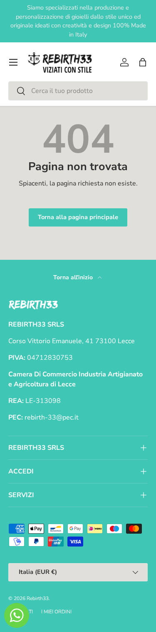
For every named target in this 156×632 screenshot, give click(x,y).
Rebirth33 (38, 598)
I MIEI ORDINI (56, 611)
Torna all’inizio (73, 277)
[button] (143, 62)
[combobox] (78, 91)
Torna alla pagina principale (78, 217)
